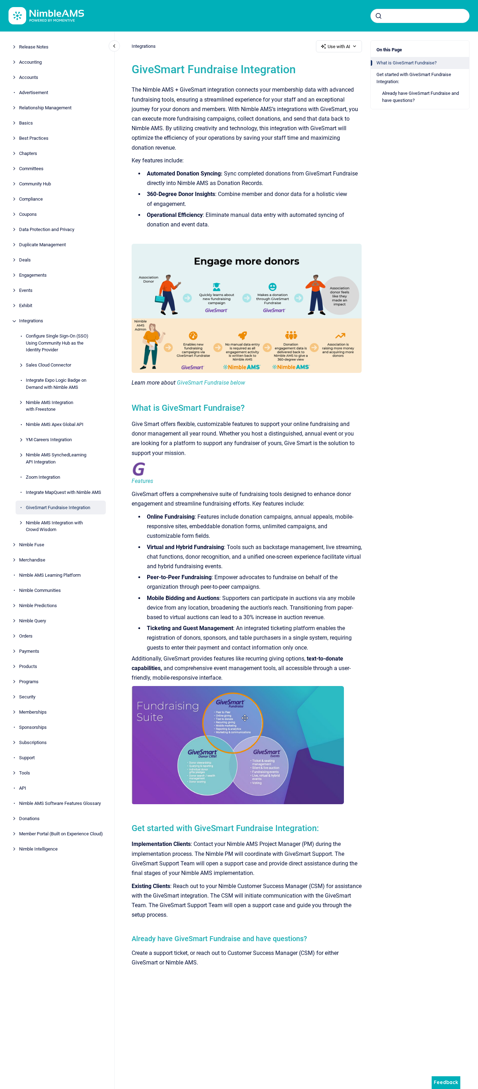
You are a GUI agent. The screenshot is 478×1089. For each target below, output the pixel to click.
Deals (25, 260)
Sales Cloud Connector (48, 365)
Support (27, 758)
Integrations (31, 321)
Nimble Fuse (31, 545)
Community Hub (35, 184)
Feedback (446, 1082)
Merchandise (32, 560)
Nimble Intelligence (38, 849)
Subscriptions (33, 742)
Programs (29, 682)
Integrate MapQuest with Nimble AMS (63, 492)
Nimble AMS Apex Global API (54, 424)
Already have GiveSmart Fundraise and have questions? (420, 97)
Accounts (28, 77)
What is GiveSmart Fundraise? (406, 62)
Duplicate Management (42, 245)
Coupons (28, 214)
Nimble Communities (40, 590)
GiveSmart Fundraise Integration (58, 507)
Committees (31, 169)
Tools (24, 773)
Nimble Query (32, 621)
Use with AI (339, 46)
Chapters (28, 153)
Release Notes (33, 47)
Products (28, 666)
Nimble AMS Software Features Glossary (60, 803)
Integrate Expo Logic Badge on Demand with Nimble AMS (56, 384)
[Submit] (378, 16)
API (22, 788)
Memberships (33, 712)
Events (26, 290)
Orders (26, 636)
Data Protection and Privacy (46, 229)
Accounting (30, 62)
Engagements (33, 275)
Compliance (31, 199)
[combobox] (420, 16)
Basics (26, 123)
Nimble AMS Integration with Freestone (49, 406)
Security (27, 697)
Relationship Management (45, 108)
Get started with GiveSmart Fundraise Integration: (413, 78)
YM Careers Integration (49, 440)
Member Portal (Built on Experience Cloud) (61, 834)
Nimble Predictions (38, 606)
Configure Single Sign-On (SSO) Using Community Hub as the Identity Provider (57, 343)
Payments (29, 651)
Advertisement (33, 93)
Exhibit (25, 306)
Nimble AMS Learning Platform (50, 575)
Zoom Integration (43, 477)
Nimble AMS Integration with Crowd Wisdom (54, 526)
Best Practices (33, 138)
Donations (29, 819)
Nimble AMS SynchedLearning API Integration (56, 459)
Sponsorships (33, 727)
